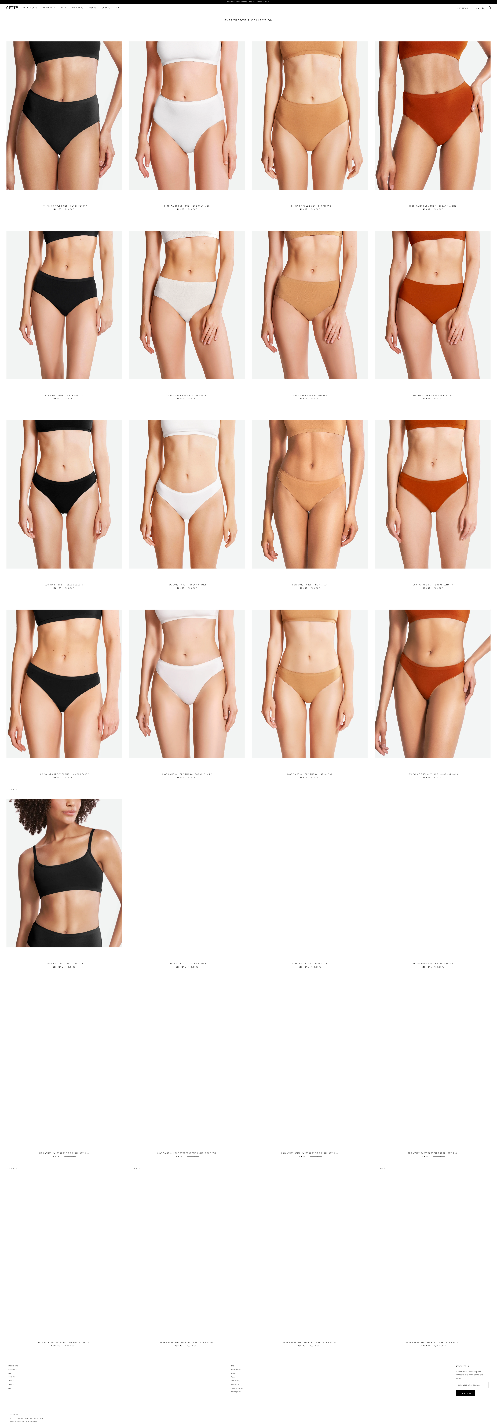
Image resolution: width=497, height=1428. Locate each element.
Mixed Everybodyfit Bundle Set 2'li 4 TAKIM (433, 1342)
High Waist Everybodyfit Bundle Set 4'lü (64, 1153)
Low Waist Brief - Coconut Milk (187, 585)
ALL (117, 8)
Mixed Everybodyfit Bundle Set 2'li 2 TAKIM (187, 1342)
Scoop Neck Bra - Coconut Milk (187, 964)
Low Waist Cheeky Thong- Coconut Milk (187, 774)
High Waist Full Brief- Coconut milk (187, 206)
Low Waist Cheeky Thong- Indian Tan (310, 774)
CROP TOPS (77, 8)
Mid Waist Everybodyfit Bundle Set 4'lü (433, 1153)
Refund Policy (235, 1369)
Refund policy (235, 1392)
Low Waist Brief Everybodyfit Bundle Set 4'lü (310, 1153)
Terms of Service (237, 1388)
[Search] (483, 7)
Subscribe (465, 1393)
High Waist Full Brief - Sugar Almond (433, 206)
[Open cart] (489, 7)
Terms (233, 1377)
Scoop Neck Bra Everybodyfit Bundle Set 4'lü (64, 1342)
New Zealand (464, 8)
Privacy (233, 1373)
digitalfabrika (32, 1421)
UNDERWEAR (49, 8)
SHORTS (106, 8)
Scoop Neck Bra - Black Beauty (64, 964)
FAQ (232, 1366)
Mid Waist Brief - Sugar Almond (433, 395)
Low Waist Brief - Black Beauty (64, 585)
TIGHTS (92, 8)
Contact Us (235, 1384)
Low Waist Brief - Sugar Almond (433, 585)
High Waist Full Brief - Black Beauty (64, 206)
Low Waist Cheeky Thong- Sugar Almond (433, 774)
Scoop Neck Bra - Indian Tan (309, 964)
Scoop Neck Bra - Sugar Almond (433, 964)
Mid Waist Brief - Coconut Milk (187, 395)
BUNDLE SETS (30, 8)
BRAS (63, 8)
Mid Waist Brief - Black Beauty (64, 395)
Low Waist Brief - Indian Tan (310, 585)
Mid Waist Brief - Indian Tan (310, 395)
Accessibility (235, 1381)
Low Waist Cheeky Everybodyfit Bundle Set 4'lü (187, 1153)
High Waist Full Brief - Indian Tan (310, 206)
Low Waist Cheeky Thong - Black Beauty (64, 774)
